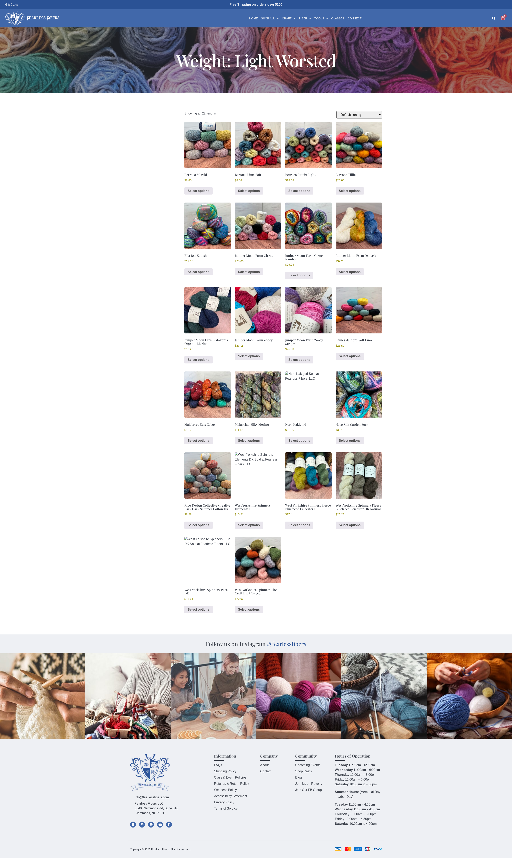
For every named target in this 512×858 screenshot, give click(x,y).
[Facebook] (133, 825)
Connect (355, 18)
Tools (319, 18)
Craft (287, 18)
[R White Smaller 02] (169, 825)
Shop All (268, 18)
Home (253, 18)
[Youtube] (160, 825)
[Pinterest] (151, 825)
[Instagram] (142, 825)
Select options (198, 191)
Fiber (303, 18)
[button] (494, 18)
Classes (337, 18)
